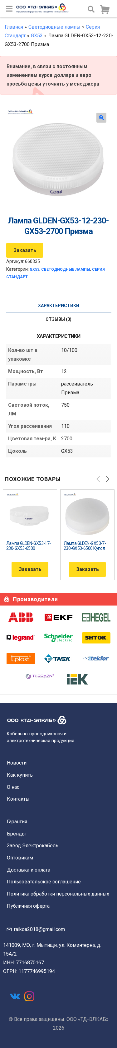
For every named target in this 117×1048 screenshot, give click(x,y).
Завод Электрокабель (32, 846)
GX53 (37, 36)
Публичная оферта (28, 906)
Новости (17, 763)
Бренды (16, 834)
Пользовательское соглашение (44, 882)
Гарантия (17, 822)
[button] (101, 118)
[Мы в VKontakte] (15, 996)
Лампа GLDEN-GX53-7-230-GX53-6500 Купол (85, 546)
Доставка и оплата (28, 870)
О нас (13, 787)
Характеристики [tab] (58, 305)
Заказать (24, 250)
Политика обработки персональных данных (58, 894)
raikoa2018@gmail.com (39, 929)
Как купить (20, 775)
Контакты (18, 799)
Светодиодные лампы (54, 27)
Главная (14, 27)
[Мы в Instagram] (29, 996)
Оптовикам (20, 858)
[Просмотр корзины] (104, 9)
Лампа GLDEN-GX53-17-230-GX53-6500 (28, 546)
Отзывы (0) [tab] (58, 319)
